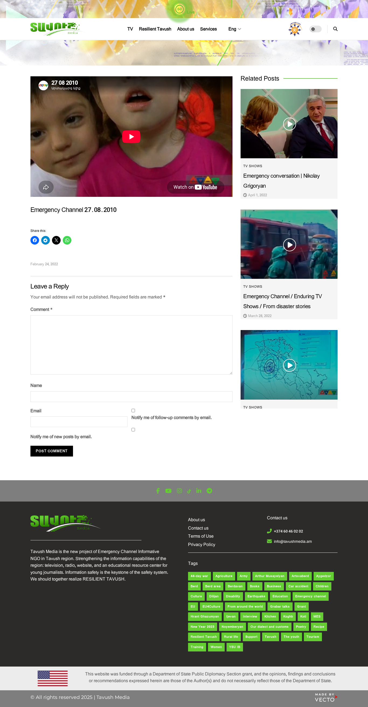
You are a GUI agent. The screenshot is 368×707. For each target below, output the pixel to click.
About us (185, 29)
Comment (41, 309)
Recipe (319, 626)
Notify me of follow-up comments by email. (171, 418)
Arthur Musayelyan (269, 576)
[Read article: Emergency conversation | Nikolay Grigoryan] (289, 123)
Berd (194, 586)
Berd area (213, 586)
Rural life (231, 636)
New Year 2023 (202, 626)
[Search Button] (335, 29)
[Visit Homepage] (59, 29)
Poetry (301, 626)
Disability (233, 596)
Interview (250, 616)
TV (130, 29)
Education (280, 596)
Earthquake (256, 596)
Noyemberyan (232, 626)
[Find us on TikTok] (189, 491)
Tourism (313, 636)
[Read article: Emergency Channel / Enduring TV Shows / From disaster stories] (289, 244)
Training (197, 647)
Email (35, 411)
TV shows (252, 166)
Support (251, 636)
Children (322, 586)
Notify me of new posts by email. (61, 437)
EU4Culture (211, 606)
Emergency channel (310, 596)
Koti (303, 616)
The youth (291, 636)
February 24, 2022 (44, 264)
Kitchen (270, 616)
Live (190, 12)
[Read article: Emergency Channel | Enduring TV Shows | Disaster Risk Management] (289, 364)
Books (255, 586)
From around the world (245, 606)
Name (36, 385)
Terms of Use (201, 536)
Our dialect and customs (270, 626)
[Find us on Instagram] (179, 491)
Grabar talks (280, 606)
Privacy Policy (201, 545)
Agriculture (224, 576)
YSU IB (234, 647)
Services (208, 29)
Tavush (270, 636)
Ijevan (231, 616)
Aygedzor (323, 576)
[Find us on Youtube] (168, 491)
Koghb (288, 616)
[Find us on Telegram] (209, 491)
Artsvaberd (300, 576)
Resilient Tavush (155, 29)
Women (216, 647)
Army (244, 576)
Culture (196, 596)
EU (193, 606)
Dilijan (214, 596)
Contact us (198, 528)
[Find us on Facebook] (158, 491)
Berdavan (235, 586)
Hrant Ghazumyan (205, 616)
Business (274, 586)
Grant (301, 606)
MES (317, 616)
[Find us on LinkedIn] (198, 491)
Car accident (298, 586)
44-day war (199, 576)
